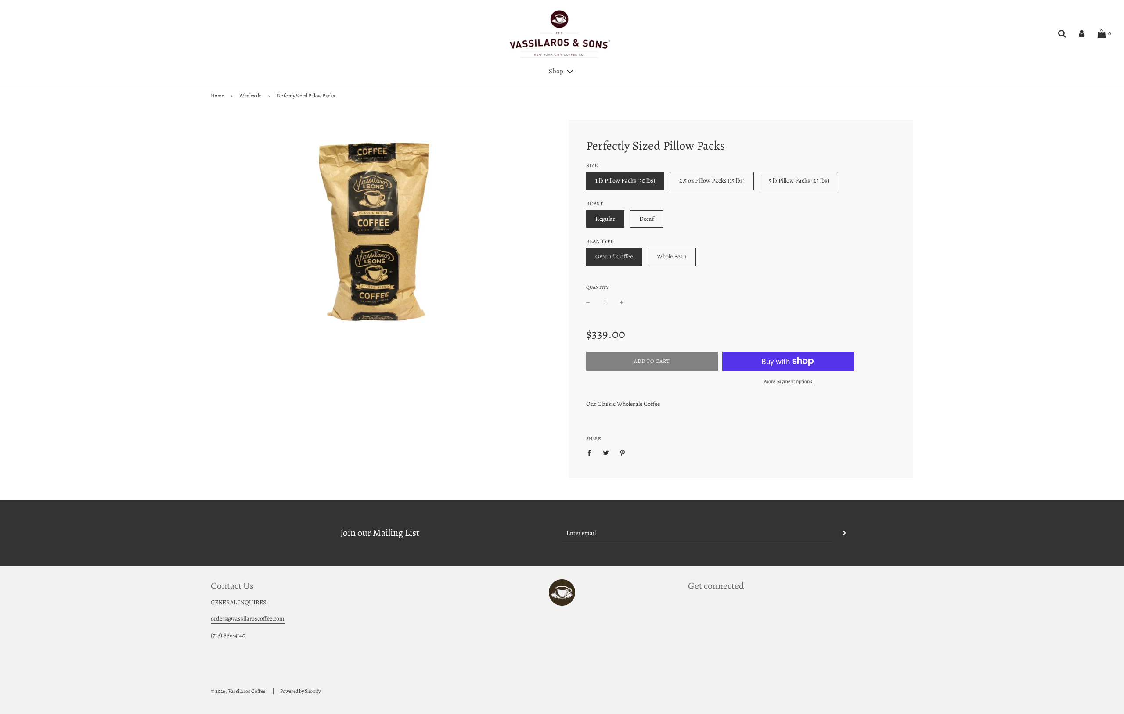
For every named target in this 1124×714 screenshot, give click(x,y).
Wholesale (250, 95)
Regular (605, 219)
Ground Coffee (614, 256)
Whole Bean (672, 256)
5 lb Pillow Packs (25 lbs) (799, 180)
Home (217, 95)
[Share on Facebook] (591, 452)
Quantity (597, 287)
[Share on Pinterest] (622, 452)
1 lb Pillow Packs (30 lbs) (625, 180)
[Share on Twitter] (606, 452)
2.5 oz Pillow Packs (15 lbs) (712, 180)
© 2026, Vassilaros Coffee (238, 691)
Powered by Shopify (300, 691)
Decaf (646, 219)
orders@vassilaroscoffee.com (248, 618)
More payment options (788, 381)
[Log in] (1081, 34)
